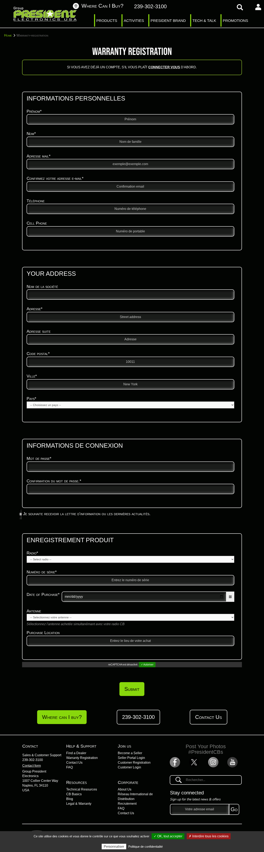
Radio (32, 553)
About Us (124, 789)
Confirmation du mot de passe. (54, 481)
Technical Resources (81, 789)
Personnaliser (114, 846)
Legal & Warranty (78, 803)
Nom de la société (42, 286)
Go (234, 809)
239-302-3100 (32, 760)
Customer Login (129, 767)
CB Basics (74, 794)
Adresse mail (39, 156)
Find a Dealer (76, 753)
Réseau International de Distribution (135, 796)
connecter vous (164, 67)
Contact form (31, 765)
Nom (31, 133)
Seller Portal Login (131, 758)
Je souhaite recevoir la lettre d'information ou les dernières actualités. (87, 513)
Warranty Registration (82, 758)
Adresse (34, 308)
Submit (131, 689)
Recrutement (127, 803)
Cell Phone (37, 223)
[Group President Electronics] (45, 14)
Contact (30, 746)
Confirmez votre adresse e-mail (55, 178)
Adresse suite (39, 331)
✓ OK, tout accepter (168, 836)
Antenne (34, 611)
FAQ (69, 767)
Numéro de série (42, 572)
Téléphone (36, 201)
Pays (31, 398)
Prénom (34, 111)
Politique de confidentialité (145, 846)
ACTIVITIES (134, 21)
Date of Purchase (43, 594)
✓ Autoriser (147, 664)
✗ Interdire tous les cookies (209, 836)
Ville (32, 376)
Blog (69, 799)
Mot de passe (39, 458)
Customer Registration (134, 762)
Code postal (38, 353)
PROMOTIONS (235, 21)
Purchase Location (43, 632)
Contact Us (208, 717)
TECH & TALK (204, 21)
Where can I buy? (102, 6)
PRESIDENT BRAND (168, 21)
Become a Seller (130, 753)
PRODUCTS (106, 21)
